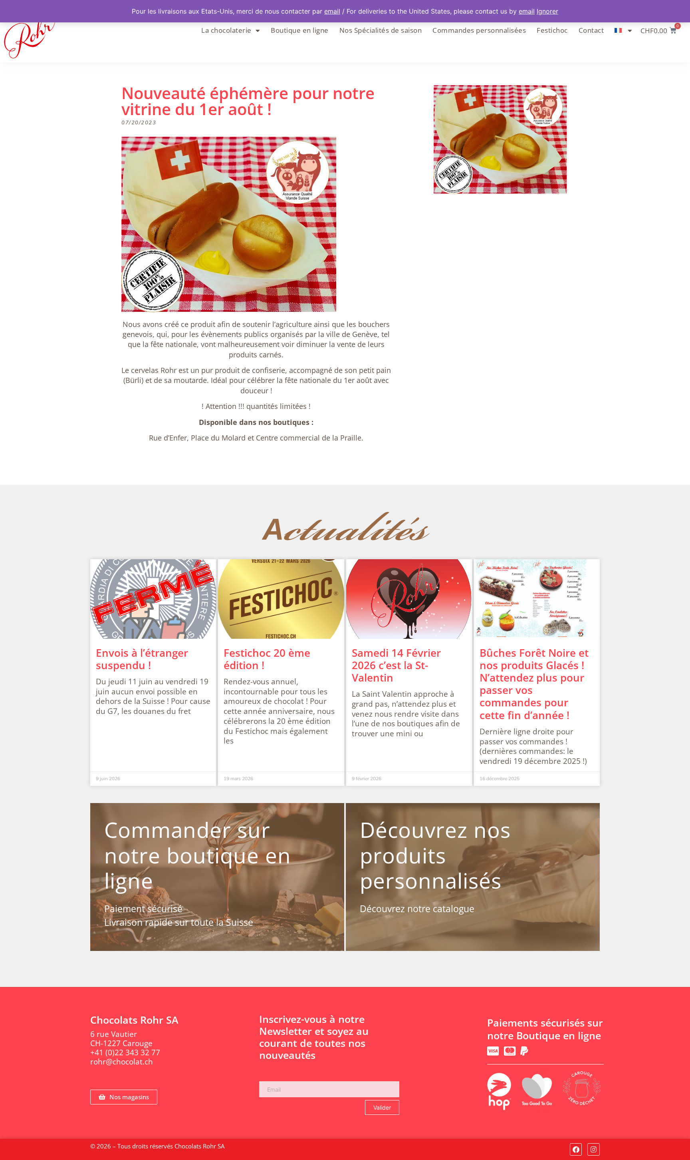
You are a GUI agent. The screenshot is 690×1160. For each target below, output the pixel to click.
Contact (591, 30)
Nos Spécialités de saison (380, 30)
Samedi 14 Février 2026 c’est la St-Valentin (396, 665)
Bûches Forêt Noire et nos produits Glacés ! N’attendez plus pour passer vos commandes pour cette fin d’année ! (534, 684)
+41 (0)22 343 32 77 (125, 1052)
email (332, 11)
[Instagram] (593, 1149)
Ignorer (547, 11)
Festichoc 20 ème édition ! (267, 659)
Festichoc (552, 30)
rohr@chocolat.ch (121, 1061)
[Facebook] (576, 1149)
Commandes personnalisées (479, 30)
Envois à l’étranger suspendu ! (142, 659)
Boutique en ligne (300, 30)
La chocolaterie (226, 30)
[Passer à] (623, 30)
